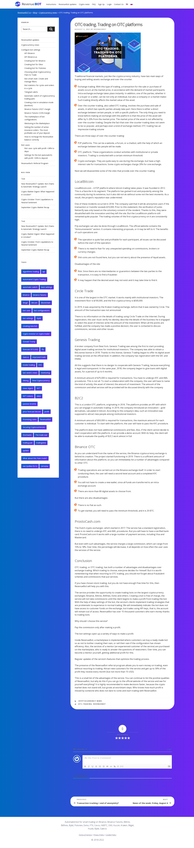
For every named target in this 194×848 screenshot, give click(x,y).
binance (26, 295)
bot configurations (42, 310)
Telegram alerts (31, 92)
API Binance (29, 53)
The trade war (41, 435)
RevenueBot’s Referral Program (34, 163)
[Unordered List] (103, 766)
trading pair (27, 442)
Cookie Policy (111, 835)
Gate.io (26, 357)
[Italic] (89, 766)
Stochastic (27, 435)
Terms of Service (85, 835)
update (26, 450)
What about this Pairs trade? (35, 458)
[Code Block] (111, 766)
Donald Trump (29, 341)
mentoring (45, 372)
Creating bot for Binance (34, 60)
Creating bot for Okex (33, 64)
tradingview (41, 442)
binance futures (39, 295)
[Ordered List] (100, 766)
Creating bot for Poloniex (35, 68)
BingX (25, 302)
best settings (46, 287)
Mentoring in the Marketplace (37, 123)
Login (109, 4)
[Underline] (92, 766)
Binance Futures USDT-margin (37, 109)
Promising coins (29, 419)
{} (118, 766)
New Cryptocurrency (41, 380)
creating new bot (30, 326)
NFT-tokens (28, 396)
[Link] (115, 766)
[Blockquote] (107, 766)
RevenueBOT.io (24, 12)
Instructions (51, 4)
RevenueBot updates (68, 4)
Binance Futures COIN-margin (37, 113)
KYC (40, 365)
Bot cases (25, 145)
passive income (29, 404)
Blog (35, 12)
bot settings (28, 318)
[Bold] (85, 766)
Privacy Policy (99, 835)
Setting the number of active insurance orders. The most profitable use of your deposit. (37, 130)
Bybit (39, 318)
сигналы (44, 466)
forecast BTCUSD (30, 349)
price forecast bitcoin (32, 411)
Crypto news (84, 4)
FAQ (94, 4)
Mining (26, 380)
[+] (121, 766)
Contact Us (119, 4)
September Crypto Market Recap (35, 207)
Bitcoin (34, 302)
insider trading (29, 365)
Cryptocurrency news (48, 12)
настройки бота (30, 466)
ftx (43, 349)
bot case (26, 310)
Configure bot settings (30, 50)
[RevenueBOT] (150, 823)
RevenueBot (100, 29)
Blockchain (45, 302)
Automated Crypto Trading (34, 279)
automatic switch (30, 287)
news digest (28, 388)
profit (46, 411)
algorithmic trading (31, 271)
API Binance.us (30, 57)
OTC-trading (85, 704)
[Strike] (96, 766)
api (43, 271)
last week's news (30, 372)
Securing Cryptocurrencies (34, 427)
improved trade (39, 357)
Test (23, 178)
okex (39, 396)
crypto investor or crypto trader (36, 334)
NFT (38, 388)
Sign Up (101, 4)
